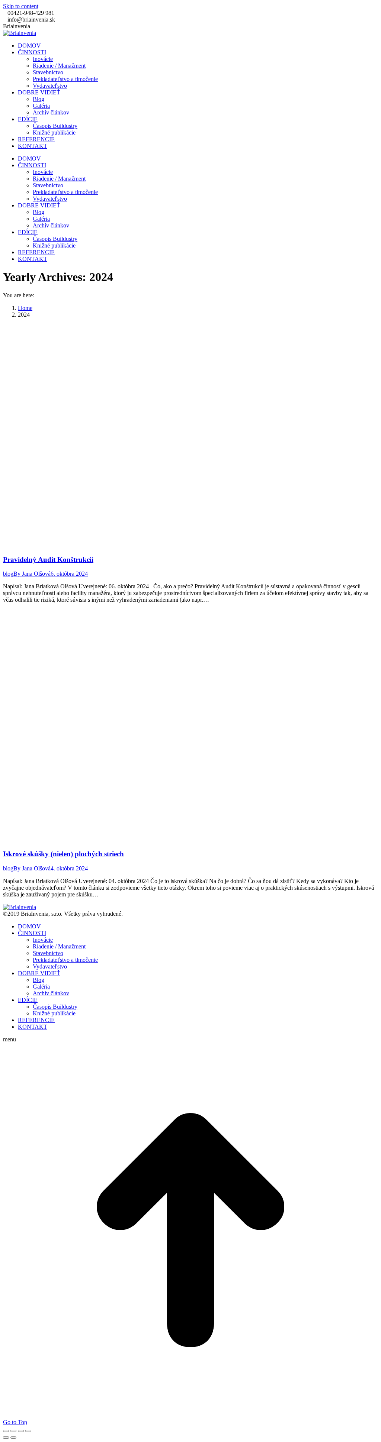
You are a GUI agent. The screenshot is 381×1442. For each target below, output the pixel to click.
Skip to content (20, 6)
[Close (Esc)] (6, 1431)
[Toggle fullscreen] (21, 1431)
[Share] (13, 1431)
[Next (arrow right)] (13, 1437)
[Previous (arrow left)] (6, 1437)
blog (8, 573)
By (32, 573)
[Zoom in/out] (28, 1431)
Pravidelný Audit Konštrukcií (48, 559)
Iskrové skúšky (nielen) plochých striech (63, 854)
